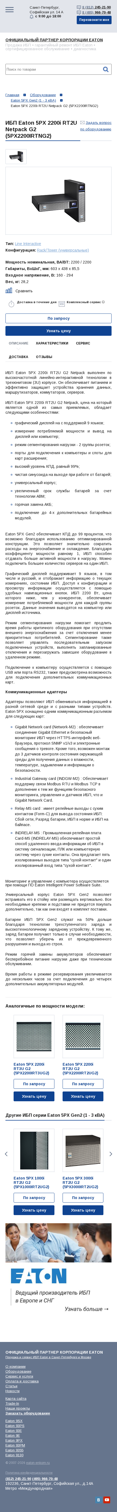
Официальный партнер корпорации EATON (54, 40)
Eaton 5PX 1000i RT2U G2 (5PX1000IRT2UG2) (31, 1182)
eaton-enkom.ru (38, 1463)
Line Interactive (28, 243)
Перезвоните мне (94, 20)
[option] (16, 156)
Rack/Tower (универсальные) (63, 250)
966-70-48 (96, 12)
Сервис (83, 343)
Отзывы (44, 357)
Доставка (18, 357)
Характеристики (52, 343)
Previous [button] (5, 1154)
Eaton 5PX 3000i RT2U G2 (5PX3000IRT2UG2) (80, 1182)
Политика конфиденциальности (29, 1472)
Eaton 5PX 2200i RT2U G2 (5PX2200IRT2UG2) (80, 1068)
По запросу (34, 1084)
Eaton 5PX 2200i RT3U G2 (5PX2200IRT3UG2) (31, 1068)
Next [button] (111, 1154)
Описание (18, 343)
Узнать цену (59, 331)
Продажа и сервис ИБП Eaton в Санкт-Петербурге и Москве (48, 1357)
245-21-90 (96, 7)
